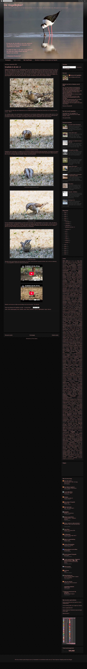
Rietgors (69, 393)
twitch (75, 425)
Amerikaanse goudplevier (76, 264)
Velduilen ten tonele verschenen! (70, 582)
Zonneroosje (65, 449)
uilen (78, 425)
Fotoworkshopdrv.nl (78, 307)
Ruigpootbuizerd (66, 402)
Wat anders (70, 183)
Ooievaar (80, 379)
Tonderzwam (80, 421)
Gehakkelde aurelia (74, 312)
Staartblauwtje (74, 412)
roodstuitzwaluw (79, 397)
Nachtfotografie (66, 373)
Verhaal (69, 427)
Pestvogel (74, 387)
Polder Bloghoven (68, 575)
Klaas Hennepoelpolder (69, 346)
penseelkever (68, 387)
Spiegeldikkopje (65, 411)
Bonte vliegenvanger (72, 280)
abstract (77, 263)
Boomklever (72, 281)
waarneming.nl (68, 434)
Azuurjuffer (64, 269)
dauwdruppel (72, 295)
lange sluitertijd (70, 364)
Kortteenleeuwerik (66, 358)
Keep (76, 344)
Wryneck (49, 309)
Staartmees (80, 412)
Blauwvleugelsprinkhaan (71, 276)
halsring (74, 332)
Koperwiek (65, 357)
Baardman (74, 269)
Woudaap (71, 444)
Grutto (75, 331)
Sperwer (76, 410)
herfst (77, 335)
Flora (63, 306)
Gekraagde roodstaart (69, 313)
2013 (65, 252)
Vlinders (65, 430)
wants (81, 434)
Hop (81, 337)
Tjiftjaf (76, 421)
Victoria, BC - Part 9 (68, 493)
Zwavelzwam (69, 457)
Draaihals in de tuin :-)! (13, 67)
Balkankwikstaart (79, 269)
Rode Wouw (74, 394)
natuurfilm (32, 309)
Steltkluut (69, 415)
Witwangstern (72, 442)
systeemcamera (66, 419)
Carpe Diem (66, 529)
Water (64, 435)
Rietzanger (80, 393)
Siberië (68, 404)
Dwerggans (65, 301)
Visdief (72, 428)
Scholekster (73, 403)
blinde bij (76, 276)
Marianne (74, 367)
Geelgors (80, 310)
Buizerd (64, 291)
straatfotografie (79, 416)
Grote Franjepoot (69, 327)
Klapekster (75, 346)
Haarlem (80, 331)
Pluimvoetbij (79, 388)
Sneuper (67, 409)
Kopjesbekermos (70, 357)
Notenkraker (79, 376)
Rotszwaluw (68, 401)
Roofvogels (65, 398)
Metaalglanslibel (79, 368)
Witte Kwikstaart (75, 441)
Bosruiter (80, 283)
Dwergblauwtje (74, 300)
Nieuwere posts (8, 335)
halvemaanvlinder (79, 332)
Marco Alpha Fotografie (69, 502)
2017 (65, 244)
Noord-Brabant (77, 375)
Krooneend (80, 359)
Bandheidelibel (65, 270)
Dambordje (76, 294)
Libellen (77, 365)
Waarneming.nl (66, 613)
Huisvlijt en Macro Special (69, 593)
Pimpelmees (79, 387)
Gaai (77, 308)
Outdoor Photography (69, 544)
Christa (77, 292)
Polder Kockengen (68, 389)
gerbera (71, 315)
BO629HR (66, 512)
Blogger (70, 659)
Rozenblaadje (80, 401)
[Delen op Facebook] (37, 307)
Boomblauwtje (79, 280)
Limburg (64, 366)
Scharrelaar (80, 402)
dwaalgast (80, 299)
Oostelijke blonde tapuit (78, 380)
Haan (78, 331)
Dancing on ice (71, 200)
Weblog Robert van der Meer (70, 549)
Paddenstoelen (67, 587)
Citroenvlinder (73, 293)
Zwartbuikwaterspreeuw (67, 451)
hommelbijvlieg (72, 337)
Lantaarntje (76, 364)
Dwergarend (69, 300)
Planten (75, 388)
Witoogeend (65, 441)
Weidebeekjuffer (79, 436)
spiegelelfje (70, 411)
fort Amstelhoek (76, 306)
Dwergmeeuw (74, 301)
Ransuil (74, 391)
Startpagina (8, 60)
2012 (65, 253)
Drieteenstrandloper (66, 299)
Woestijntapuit (65, 443)
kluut (64, 352)
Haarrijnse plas (66, 332)
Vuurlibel (80, 433)
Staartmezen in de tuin (68, 545)
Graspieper (77, 320)
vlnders (75, 430)
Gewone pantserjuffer (71, 317)
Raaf (67, 391)
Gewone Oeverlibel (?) (68, 498)
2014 (65, 250)
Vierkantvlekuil (76, 427)
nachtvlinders (72, 373)
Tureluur (77, 424)
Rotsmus (64, 401)
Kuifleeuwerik (79, 360)
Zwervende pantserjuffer (70, 458)
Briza (73, 285)
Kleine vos (72, 350)
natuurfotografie (79, 374)
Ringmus (64, 394)
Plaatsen (71, 388)
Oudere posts (55, 335)
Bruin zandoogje (69, 286)
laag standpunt (75, 361)
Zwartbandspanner (79, 450)
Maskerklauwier (79, 367)
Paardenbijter (65, 384)
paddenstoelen (65, 386)
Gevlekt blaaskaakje (75, 316)
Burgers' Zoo (66, 503)
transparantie (75, 423)
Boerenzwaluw (79, 277)
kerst (64, 346)
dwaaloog (64, 300)
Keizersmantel (65, 345)
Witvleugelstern (65, 442)
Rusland (70, 402)
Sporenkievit (79, 411)
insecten (74, 340)
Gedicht (76, 309)
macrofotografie (66, 367)
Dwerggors (69, 301)
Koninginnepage (66, 356)
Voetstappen (80, 430)
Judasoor (67, 343)
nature (25, 309)
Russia (73, 402)
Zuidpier (68, 450)
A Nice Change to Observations (70, 488)
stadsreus (64, 413)
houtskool (67, 338)
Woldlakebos (75, 443)
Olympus (70, 379)
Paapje (80, 383)
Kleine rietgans (79, 349)
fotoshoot (72, 307)
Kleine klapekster (74, 347)
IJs (74, 339)
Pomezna (64, 390)
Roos (69, 398)
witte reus (80, 441)
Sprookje (70, 412)
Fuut (70, 308)
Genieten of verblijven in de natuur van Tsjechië (46, 60)
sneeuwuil (64, 409)
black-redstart (74, 272)
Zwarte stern (67, 455)
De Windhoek (67, 534)
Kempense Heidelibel (73, 345)
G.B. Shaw (73, 308)
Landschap (65, 364)
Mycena (70, 372)
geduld (79, 309)
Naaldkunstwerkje (74, 372)
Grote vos (70, 330)
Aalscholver (65, 263)
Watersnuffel (75, 435)
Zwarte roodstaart (70, 454)
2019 (65, 218)
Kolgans (68, 354)
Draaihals (21, 309)
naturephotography (66, 374)
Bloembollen (69, 277)
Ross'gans (72, 398)
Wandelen (78, 434)
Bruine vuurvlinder (78, 288)
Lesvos (73, 365)
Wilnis (67, 439)
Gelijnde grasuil (73, 314)
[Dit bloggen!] (34, 307)
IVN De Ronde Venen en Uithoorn (69, 342)
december (67, 221)
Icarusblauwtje (65, 339)
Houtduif (64, 338)
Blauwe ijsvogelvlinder (77, 273)
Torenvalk (70, 423)
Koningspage (71, 356)
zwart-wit (73, 450)
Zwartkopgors (71, 456)
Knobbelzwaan (79, 352)
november (67, 223)
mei (66, 234)
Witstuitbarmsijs (69, 441)
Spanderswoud (65, 410)
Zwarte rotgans (77, 454)
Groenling (65, 324)
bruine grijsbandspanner (73, 287)
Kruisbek (64, 360)
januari (67, 242)
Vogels (45, 309)
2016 (65, 246)
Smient (80, 406)
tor (66, 423)
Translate (67, 68)
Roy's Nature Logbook (69, 487)
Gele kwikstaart (77, 313)
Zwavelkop (64, 457)
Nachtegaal (80, 372)
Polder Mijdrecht (76, 389)
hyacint (81, 338)
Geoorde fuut (79, 314)
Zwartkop (64, 456)
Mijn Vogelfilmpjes (28, 60)
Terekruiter (64, 421)
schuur (78, 403)
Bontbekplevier (69, 279)
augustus (67, 229)
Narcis (77, 373)
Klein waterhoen (79, 346)
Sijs (73, 404)
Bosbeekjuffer (75, 283)
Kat (71, 344)
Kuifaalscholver (69, 360)
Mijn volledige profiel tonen (74, 77)
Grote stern (65, 330)
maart (66, 238)
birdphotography (13, 309)
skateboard (72, 405)
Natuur (28, 309)
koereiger (76, 353)
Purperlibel (74, 390)
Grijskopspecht (65, 323)
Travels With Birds (68, 492)
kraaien (71, 358)
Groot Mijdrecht (68, 325)
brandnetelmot (79, 284)
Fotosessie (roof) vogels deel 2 (70, 535)
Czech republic (69, 294)
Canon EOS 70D (73, 291)
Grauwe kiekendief (75, 321)
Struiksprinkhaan (72, 418)
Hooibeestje (77, 337)
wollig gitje (80, 443)
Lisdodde (68, 366)
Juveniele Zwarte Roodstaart (74, 124)
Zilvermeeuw (74, 447)
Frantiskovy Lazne (66, 308)
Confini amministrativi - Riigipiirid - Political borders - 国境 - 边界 (72, 560)
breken (67, 285)
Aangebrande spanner (71, 263)
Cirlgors (80, 292)
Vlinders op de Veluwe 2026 (69, 530)
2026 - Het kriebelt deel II (69, 508)
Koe (72, 353)
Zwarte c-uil (75, 451)
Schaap (76, 402)
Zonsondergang (70, 449)
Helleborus (73, 335)
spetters (80, 410)
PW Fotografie (67, 566)
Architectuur (74, 266)
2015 (65, 248)
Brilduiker (70, 285)
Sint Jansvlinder (76, 404)
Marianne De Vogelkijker (75, 75)
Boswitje (67, 284)
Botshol (70, 284)
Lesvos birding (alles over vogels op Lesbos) (72, 605)
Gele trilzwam (67, 314)
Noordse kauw (74, 376)
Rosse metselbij (77, 398)
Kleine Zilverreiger (71, 351)
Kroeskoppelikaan (66, 359)
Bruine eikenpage (76, 286)
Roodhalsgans (65, 396)
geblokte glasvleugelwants (70, 309)
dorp (76, 298)
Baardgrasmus (69, 269)
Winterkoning (74, 439)
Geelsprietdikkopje (66, 312)
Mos (77, 371)
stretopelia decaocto (78, 417)
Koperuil (80, 356)
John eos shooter (68, 581)
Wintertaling (79, 439)
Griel (81, 322)
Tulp (74, 424)
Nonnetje (72, 375)
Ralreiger (70, 391)
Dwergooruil (80, 301)
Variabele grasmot (66, 426)
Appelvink (69, 266)
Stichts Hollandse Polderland (72, 416)
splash (73, 411)
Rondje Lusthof (67, 540)
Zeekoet (64, 447)
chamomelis (68, 292)
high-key (70, 336)
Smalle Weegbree (75, 406)
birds (18, 309)
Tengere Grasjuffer (71, 420)
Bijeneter (80, 271)
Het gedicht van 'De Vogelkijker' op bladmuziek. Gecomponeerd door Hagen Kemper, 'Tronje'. (71, 114)
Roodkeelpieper (73, 396)
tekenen (75, 419)
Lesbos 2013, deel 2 (72, 166)
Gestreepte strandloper (67, 316)
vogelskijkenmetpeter (69, 586)
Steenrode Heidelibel (77, 413)
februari (67, 240)
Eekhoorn (70, 302)
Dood (72, 298)
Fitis (77, 305)
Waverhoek (72, 436)
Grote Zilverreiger (69, 331)
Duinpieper (76, 299)
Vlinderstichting (70, 430)
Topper (64, 423)
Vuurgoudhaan (72, 433)
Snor (71, 409)
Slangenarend (79, 405)
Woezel (69, 443)
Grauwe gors (68, 321)
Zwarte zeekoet (79, 455)
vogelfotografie (41, 309)
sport (63, 412)
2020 (65, 216)
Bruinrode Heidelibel (74, 290)
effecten (78, 302)
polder (64, 389)
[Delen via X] (36, 307)
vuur (68, 433)
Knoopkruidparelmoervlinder (67, 353)
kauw (73, 344)
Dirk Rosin (66, 570)
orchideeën (77, 383)
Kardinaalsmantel (66, 344)
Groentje (68, 324)
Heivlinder (64, 335)
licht (79, 365)
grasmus (73, 320)
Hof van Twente (76, 336)
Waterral (66, 435)
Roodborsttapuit (73, 395)
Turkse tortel (70, 425)
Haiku (71, 332)
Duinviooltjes (66, 555)
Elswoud (70, 303)
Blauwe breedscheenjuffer (67, 273)
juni (66, 233)
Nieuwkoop (68, 375)
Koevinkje (80, 353)
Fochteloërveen (70, 306)
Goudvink (70, 320)
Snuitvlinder (74, 409)
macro (80, 366)
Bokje (71, 278)
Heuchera (67, 336)
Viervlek (80, 427)
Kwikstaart (69, 361)
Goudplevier (65, 320)
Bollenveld (78, 278)
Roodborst (65, 395)
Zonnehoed (80, 448)
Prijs (71, 390)
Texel (68, 421)
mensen (68, 368)
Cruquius (64, 294)
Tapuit (73, 419)
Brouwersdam (77, 285)
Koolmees (76, 356)
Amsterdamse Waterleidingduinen (69, 265)
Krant (81, 358)
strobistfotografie (65, 418)
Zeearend (76, 446)
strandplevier (71, 417)
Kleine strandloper (66, 350)
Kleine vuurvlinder (78, 350)
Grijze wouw (71, 323)
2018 (9, 309)
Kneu (71, 352)
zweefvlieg (75, 457)
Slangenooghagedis (66, 406)
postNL (68, 390)
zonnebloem (75, 448)
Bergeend (80, 270)
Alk (68, 264)
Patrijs (64, 387)
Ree (77, 391)
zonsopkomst (76, 449)
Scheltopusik (65, 403)
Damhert (80, 294)
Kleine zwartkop (78, 351)
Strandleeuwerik (65, 417)
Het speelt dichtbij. (67, 117)
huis (70, 338)
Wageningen (73, 434)
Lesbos (70, 365)
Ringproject (69, 394)
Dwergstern (65, 302)
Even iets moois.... (68, 480)
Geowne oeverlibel (66, 315)
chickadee (74, 292)
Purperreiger (79, 390)
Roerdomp (80, 394)
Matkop (64, 368)
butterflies (68, 291)
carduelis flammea (79, 291)
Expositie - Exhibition (72, 191)
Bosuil (64, 284)
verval (73, 427)
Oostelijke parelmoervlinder (69, 381)
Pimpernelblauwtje (66, 388)
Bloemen (74, 277)
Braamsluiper (74, 284)
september (67, 225)
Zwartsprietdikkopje (79, 456)
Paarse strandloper (72, 384)
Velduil (64, 427)
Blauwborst (79, 272)
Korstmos (80, 357)
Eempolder (74, 302)
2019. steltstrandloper (73, 262)
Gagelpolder (80, 308)
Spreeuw (66, 412)
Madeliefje (71, 367)
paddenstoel (79, 384)
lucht (77, 366)
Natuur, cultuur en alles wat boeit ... (72, 523)
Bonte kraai (76, 279)
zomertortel (70, 448)
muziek (67, 372)
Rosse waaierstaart (70, 399)
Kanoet (80, 343)
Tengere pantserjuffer (78, 420)
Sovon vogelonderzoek (68, 607)
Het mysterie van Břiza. (73, 150)
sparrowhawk (71, 410)
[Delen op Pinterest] (38, 307)
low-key (73, 366)
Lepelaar (66, 365)
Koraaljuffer (75, 357)
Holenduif (80, 336)
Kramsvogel (76, 358)
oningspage (75, 379)
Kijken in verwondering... (70, 539)
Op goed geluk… (67, 550)
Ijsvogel (64, 340)
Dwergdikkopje (79, 300)
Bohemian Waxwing (66, 278)
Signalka (70, 404)
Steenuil (64, 415)
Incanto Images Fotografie (70, 554)
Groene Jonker (78, 323)
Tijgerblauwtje (72, 421)
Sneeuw (69, 408)
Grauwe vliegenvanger (73, 322)
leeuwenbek (80, 364)
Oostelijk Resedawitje (70, 380)
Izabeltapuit (78, 342)
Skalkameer (65, 405)
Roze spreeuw (74, 401)
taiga (70, 419)
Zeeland (68, 447)
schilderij (69, 403)
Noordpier (70, 376)
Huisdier (73, 338)
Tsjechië (36, 309)
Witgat (71, 440)
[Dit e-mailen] (33, 307)
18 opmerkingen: (27, 307)
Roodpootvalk (80, 396)
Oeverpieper (65, 379)
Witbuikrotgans (66, 440)
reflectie (80, 391)
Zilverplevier (80, 447)
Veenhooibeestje (79, 426)
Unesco (81, 425)
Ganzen (64, 309)
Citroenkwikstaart (66, 293)
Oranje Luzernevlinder (74, 382)
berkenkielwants (65, 271)
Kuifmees (64, 361)
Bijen (76, 271)
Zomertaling (65, 448)
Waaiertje (64, 434)
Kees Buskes (79, 344)
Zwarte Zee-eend (73, 455)
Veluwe (67, 427)
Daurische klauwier (66, 295)
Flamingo (80, 305)
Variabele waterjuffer (72, 426)
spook (76, 411)
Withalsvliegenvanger (78, 440)
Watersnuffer (80, 435)
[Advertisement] (31, 321)
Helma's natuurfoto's (69, 517)
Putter (64, 391)
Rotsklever (80, 399)
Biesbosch (71, 271)
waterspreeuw (65, 436)
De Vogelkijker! (13, 5)
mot (63, 372)
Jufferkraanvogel (73, 343)
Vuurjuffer (76, 433)
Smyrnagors (65, 408)
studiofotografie (79, 418)
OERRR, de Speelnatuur (69, 513)
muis (65, 372)
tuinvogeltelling (69, 424)
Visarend (69, 428)
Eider (81, 302)
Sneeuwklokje (79, 408)
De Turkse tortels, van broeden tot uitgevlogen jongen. (75, 175)
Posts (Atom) (34, 338)
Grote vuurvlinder (75, 330)
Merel (73, 368)
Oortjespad (64, 380)
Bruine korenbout (71, 288)
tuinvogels (65, 424)
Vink (63, 428)
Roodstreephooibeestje (67, 397)
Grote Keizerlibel (76, 328)
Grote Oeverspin (72, 329)
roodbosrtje (80, 395)
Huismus (77, 338)
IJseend (80, 339)
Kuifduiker (74, 360)
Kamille (78, 343)
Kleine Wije (65, 351)
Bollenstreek (74, 278)
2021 (65, 214)
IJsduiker (77, 339)
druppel (72, 299)
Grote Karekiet (70, 328)
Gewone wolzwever (79, 317)
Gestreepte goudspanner (77, 315)
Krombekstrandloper (73, 359)
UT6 (69, 158)
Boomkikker (65, 281)
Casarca (64, 292)
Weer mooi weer (67, 507)
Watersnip (71, 435)
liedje (81, 365)
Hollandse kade (66, 337)
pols (81, 389)
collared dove (79, 293)
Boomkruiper (79, 281)
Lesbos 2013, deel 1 (72, 132)
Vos (77, 432)
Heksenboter (69, 335)
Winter (69, 439)
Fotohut (68, 307)
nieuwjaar (64, 375)
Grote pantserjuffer (78, 329)
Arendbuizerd (80, 266)
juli (66, 231)
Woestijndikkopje (79, 442)
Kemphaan (80, 345)
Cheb (71, 292)
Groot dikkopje (73, 324)
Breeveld (64, 285)
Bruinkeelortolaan (66, 290)
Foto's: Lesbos (17, 60)
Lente (64, 365)
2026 (65, 212)
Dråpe (65, 571)
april (66, 236)
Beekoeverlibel (73, 270)
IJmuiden (71, 339)
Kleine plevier (73, 349)
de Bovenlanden (78, 295)
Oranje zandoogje (71, 383)
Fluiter (66, 306)
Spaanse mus (79, 409)
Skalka (80, 404)
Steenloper (69, 413)
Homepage (32, 335)
